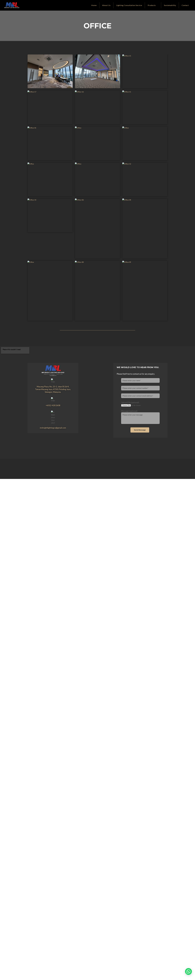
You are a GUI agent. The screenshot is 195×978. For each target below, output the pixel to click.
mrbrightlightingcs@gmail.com (53, 428)
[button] (188, 971)
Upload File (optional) (130, 402)
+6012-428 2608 (53, 405)
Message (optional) (129, 411)
